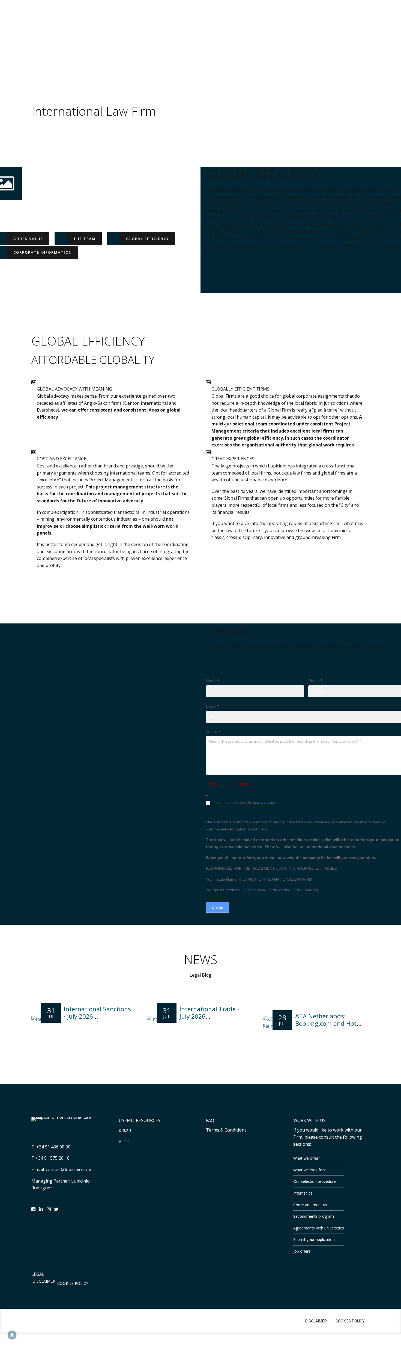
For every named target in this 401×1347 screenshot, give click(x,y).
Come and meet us (310, 1204)
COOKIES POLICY (72, 1283)
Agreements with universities (318, 1228)
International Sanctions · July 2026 (97, 1013)
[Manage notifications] (12, 1335)
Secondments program (313, 1216)
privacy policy (265, 802)
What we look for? (309, 1169)
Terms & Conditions (226, 1130)
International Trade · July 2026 (209, 1013)
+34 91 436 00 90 (53, 1147)
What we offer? (306, 1158)
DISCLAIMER (43, 1281)
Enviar (217, 907)
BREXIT (125, 1130)
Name (213, 681)
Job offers (301, 1251)
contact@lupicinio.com (68, 1169)
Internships (303, 1193)
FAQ (210, 1120)
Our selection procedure (314, 1181)
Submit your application (314, 1239)
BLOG (124, 1141)
